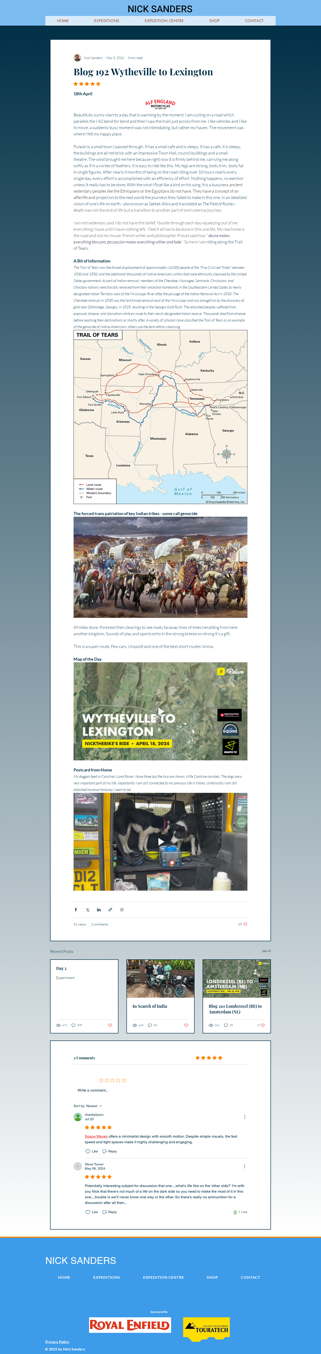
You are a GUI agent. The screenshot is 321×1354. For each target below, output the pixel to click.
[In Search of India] (160, 979)
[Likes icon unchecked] (88, 1151)
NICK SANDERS (160, 9)
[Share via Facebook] (76, 909)
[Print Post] (122, 909)
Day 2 (61, 968)
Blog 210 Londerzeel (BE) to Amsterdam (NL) (235, 1009)
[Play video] (160, 711)
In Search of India (150, 1006)
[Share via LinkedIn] (99, 909)
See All (266, 951)
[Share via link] (110, 909)
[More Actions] (244, 1117)
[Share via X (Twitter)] (87, 909)
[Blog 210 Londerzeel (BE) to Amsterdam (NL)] (236, 979)
